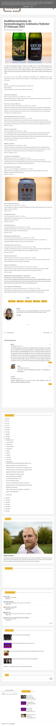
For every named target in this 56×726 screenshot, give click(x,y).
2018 (6, 436)
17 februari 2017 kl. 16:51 (23, 368)
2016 (6, 498)
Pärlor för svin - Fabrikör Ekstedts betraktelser (17, 617)
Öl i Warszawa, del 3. (9, 608)
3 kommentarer (19, 29)
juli (7, 451)
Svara (50, 362)
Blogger (11, 690)
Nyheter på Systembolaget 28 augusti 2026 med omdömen (18, 613)
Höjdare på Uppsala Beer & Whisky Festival (16, 465)
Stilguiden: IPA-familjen (12, 487)
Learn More (26, 6)
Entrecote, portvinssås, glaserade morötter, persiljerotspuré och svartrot (26, 651)
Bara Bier (7, 596)
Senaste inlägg (10, 332)
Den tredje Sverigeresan (10, 618)
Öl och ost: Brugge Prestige (12, 480)
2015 (6, 500)
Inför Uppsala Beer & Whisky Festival (15, 474)
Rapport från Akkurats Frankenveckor (15, 472)
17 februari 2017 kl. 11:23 (17, 346)
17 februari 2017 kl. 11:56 (17, 378)
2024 (6, 423)
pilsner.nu (7, 612)
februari (8, 461)
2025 (6, 421)
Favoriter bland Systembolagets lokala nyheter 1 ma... (19, 463)
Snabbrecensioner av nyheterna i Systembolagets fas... (19, 467)
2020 (6, 432)
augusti (8, 448)
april (7, 457)
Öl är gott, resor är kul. (11, 607)
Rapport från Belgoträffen (12, 491)
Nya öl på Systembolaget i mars (13, 478)
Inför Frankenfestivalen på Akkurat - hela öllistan (18, 489)
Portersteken (12, 723)
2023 (6, 425)
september (9, 446)
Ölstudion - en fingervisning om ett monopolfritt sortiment (18, 666)
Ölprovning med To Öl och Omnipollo (21, 635)
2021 (6, 429)
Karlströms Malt (9, 601)
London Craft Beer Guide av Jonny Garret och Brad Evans (18, 602)
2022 (6, 427)
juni (7, 453)
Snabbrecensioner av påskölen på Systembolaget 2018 (31, 716)
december (8, 440)
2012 (6, 506)
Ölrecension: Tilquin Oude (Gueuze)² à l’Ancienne (17, 483)
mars (7, 459)
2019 (6, 434)
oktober (8, 444)
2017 (6, 438)
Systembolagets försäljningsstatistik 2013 (30, 704)
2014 (6, 502)
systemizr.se (43, 76)
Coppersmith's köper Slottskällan (14, 476)
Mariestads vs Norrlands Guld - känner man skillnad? (25, 658)
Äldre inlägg (47, 332)
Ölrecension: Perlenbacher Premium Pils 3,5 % (23, 643)
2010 (6, 511)
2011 (6, 508)
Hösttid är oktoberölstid (10, 597)
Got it (32, 6)
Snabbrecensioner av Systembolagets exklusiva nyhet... (19, 469)
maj (7, 455)
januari (8, 494)
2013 (6, 504)
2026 (6, 418)
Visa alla (50, 623)
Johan (10, 29)
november (8, 442)
